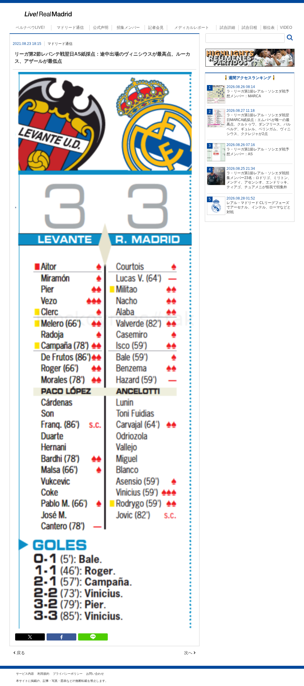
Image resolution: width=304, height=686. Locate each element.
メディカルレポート (191, 27)
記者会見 (156, 27)
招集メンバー (128, 27)
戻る (20, 652)
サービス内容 (25, 673)
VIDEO (286, 27)
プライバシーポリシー (68, 673)
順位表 (269, 27)
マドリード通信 (70, 27)
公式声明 (100, 27)
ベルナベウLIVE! (30, 27)
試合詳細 (227, 27)
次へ (189, 652)
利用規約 (43, 673)
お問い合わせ (95, 673)
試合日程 (249, 27)
